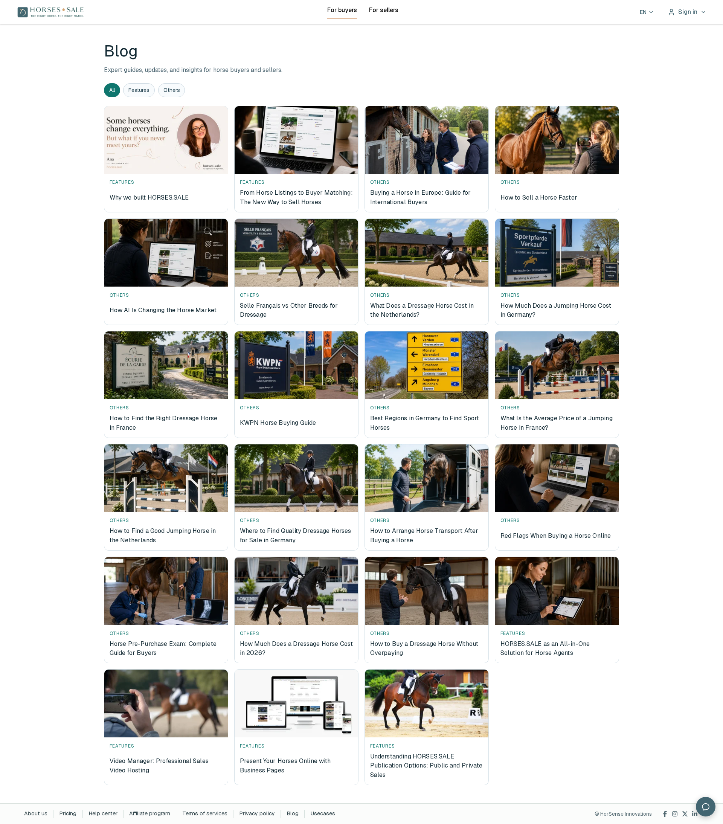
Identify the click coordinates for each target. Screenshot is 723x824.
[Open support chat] (705, 806)
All (112, 90)
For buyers (342, 10)
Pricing (67, 813)
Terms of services (204, 813)
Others (171, 90)
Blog (293, 813)
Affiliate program (149, 813)
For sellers (383, 10)
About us (35, 813)
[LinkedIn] (695, 814)
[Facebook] (665, 814)
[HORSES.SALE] (50, 12)
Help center (102, 813)
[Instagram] (675, 814)
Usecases (323, 813)
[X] (685, 814)
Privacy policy (257, 813)
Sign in (687, 12)
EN (643, 12)
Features (138, 90)
